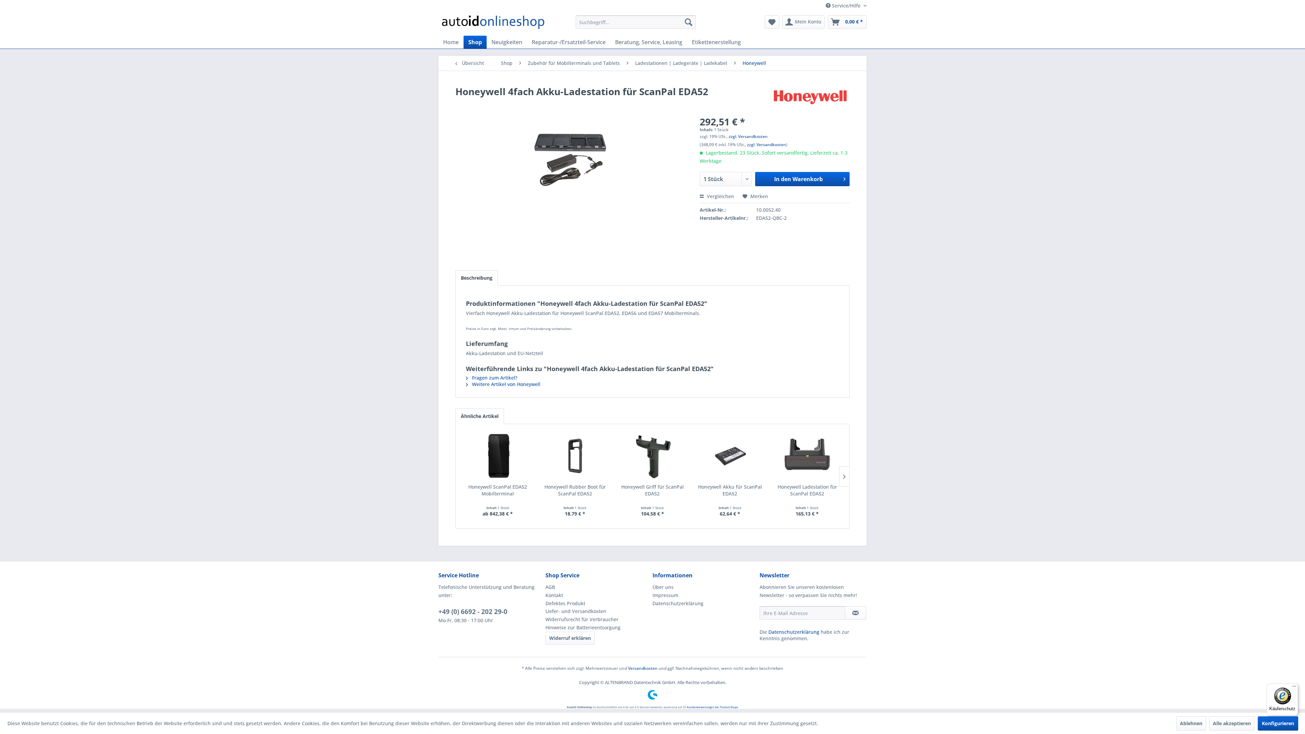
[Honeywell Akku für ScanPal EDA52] (730, 456)
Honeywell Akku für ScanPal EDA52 (730, 490)
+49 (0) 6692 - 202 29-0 (472, 611)
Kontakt (554, 595)
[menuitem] (636, 22)
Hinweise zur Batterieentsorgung (583, 627)
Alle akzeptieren (1232, 723)
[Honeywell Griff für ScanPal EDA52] (652, 456)
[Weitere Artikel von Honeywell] (810, 98)
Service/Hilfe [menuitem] (846, 5)
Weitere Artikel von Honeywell (505, 384)
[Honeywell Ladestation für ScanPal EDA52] (807, 456)
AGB (550, 587)
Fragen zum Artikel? (494, 377)
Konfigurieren (1278, 723)
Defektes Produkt (565, 603)
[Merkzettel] (772, 22)
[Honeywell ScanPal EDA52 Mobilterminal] (498, 456)
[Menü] (1294, 688)
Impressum (665, 595)
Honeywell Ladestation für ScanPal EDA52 (807, 490)
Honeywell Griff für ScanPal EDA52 (652, 490)
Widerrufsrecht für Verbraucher (582, 619)
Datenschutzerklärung (677, 603)
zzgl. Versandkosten (748, 136)
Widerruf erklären (570, 638)
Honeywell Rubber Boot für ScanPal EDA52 (575, 490)
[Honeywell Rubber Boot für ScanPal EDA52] (575, 456)
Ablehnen (1191, 723)
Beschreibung (476, 278)
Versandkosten (643, 668)
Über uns (663, 587)
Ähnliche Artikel (480, 416)
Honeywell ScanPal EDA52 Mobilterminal (497, 490)
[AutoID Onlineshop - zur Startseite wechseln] (493, 23)
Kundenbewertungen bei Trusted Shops (712, 707)
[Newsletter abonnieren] (855, 613)
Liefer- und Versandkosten (575, 611)
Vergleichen (720, 196)
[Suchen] (688, 22)
